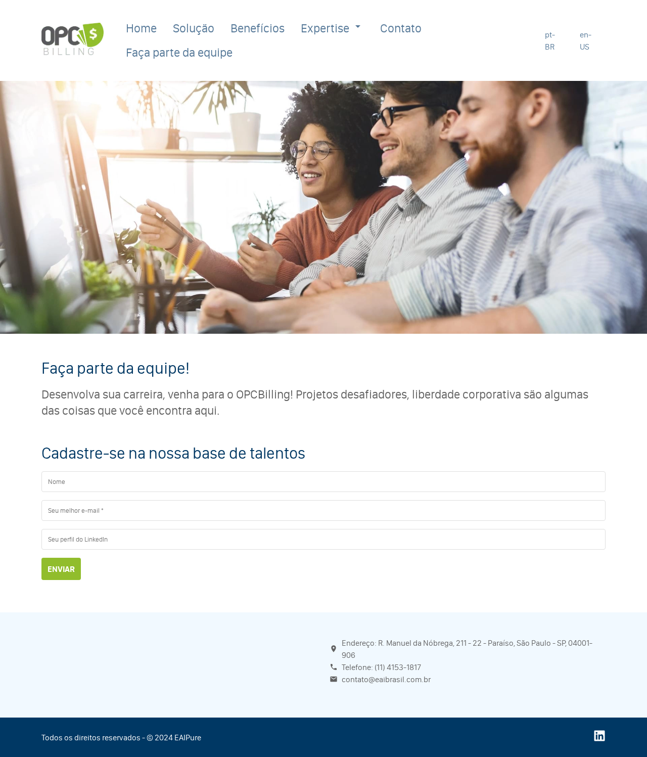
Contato (401, 28)
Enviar (61, 569)
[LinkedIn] (599, 739)
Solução (193, 28)
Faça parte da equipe (179, 52)
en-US (585, 40)
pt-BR (550, 40)
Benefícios (257, 28)
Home (141, 28)
